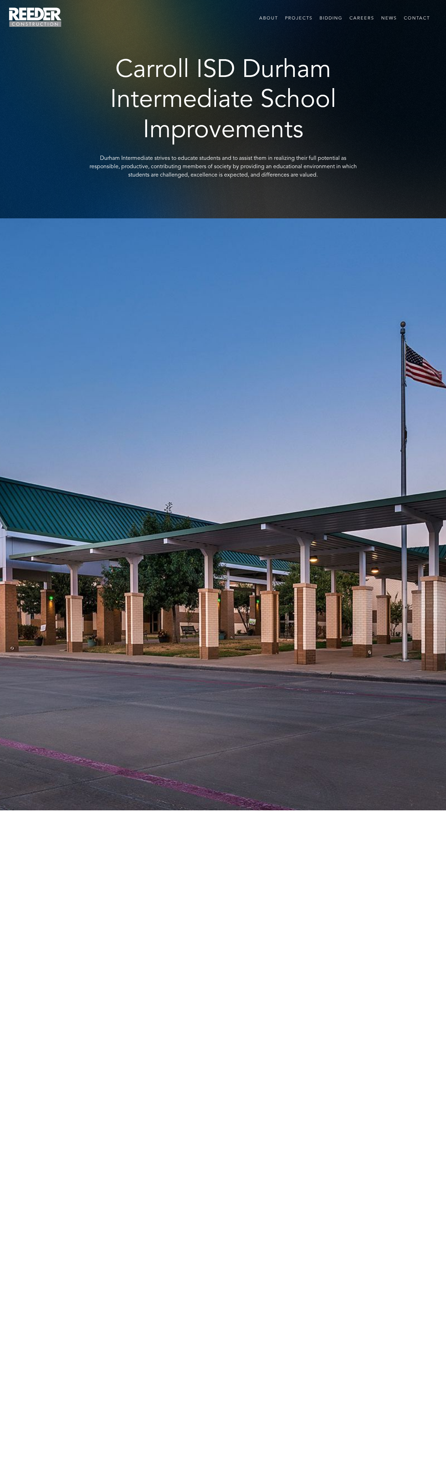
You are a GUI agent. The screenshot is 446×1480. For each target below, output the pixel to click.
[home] (35, 17)
